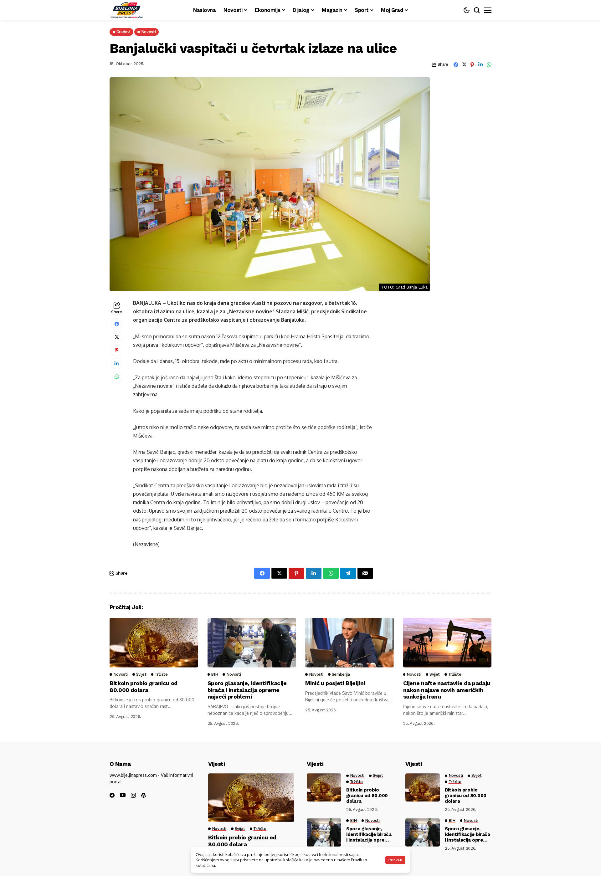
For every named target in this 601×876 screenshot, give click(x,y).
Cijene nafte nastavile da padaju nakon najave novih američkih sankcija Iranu (446, 690)
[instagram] (133, 795)
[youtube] (123, 795)
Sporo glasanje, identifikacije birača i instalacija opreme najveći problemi (247, 690)
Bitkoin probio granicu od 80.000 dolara (143, 686)
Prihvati (395, 860)
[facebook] (112, 795)
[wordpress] (143, 795)
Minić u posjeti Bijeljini (335, 683)
